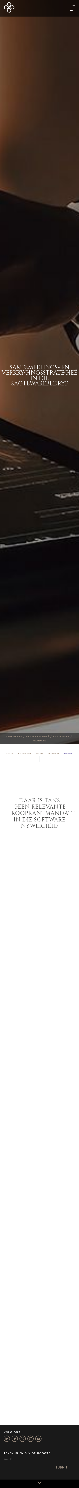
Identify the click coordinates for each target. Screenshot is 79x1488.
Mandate (68, 753)
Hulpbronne (24, 753)
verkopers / (16, 736)
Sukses (39, 753)
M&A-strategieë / (39, 736)
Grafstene (53, 753)
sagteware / (63, 736)
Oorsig (10, 753)
